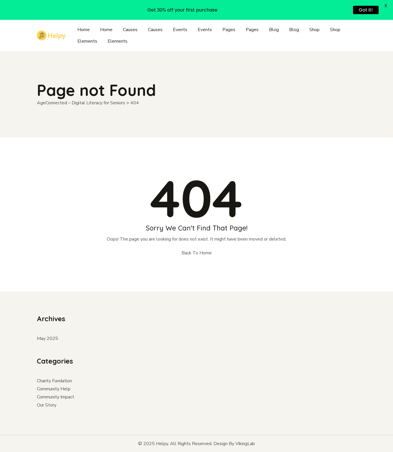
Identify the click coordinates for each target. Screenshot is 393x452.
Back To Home (197, 253)
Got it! (366, 10)
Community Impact (55, 397)
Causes (130, 30)
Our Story (46, 405)
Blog (274, 30)
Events (180, 30)
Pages (228, 30)
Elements (87, 41)
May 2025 (47, 338)
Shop (314, 30)
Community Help (53, 389)
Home (83, 30)
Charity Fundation (54, 381)
